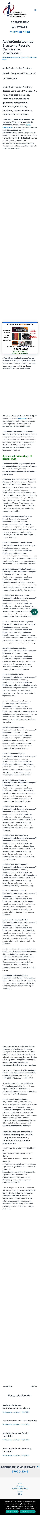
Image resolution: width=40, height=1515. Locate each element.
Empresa (20, 1486)
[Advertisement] (19, 236)
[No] (37, 1507)
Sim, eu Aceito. (12, 1512)
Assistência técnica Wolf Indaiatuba (19, 1420)
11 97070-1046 (20, 32)
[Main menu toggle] (35, 10)
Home (20, 1483)
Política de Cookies (28, 1512)
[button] (34, 612)
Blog (20, 1494)
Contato (20, 1491)
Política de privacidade (20, 1489)
